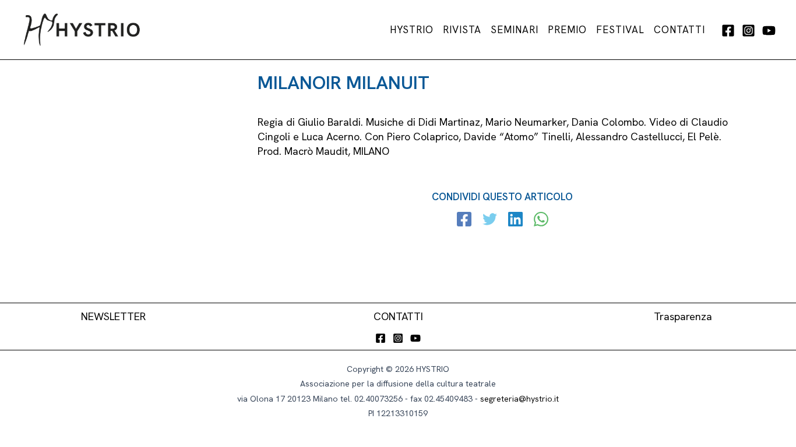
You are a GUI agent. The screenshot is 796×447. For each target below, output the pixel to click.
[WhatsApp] (541, 220)
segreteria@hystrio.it (519, 398)
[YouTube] (769, 30)
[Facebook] (728, 30)
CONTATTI (398, 316)
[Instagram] (748, 30)
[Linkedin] (515, 220)
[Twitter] (489, 220)
